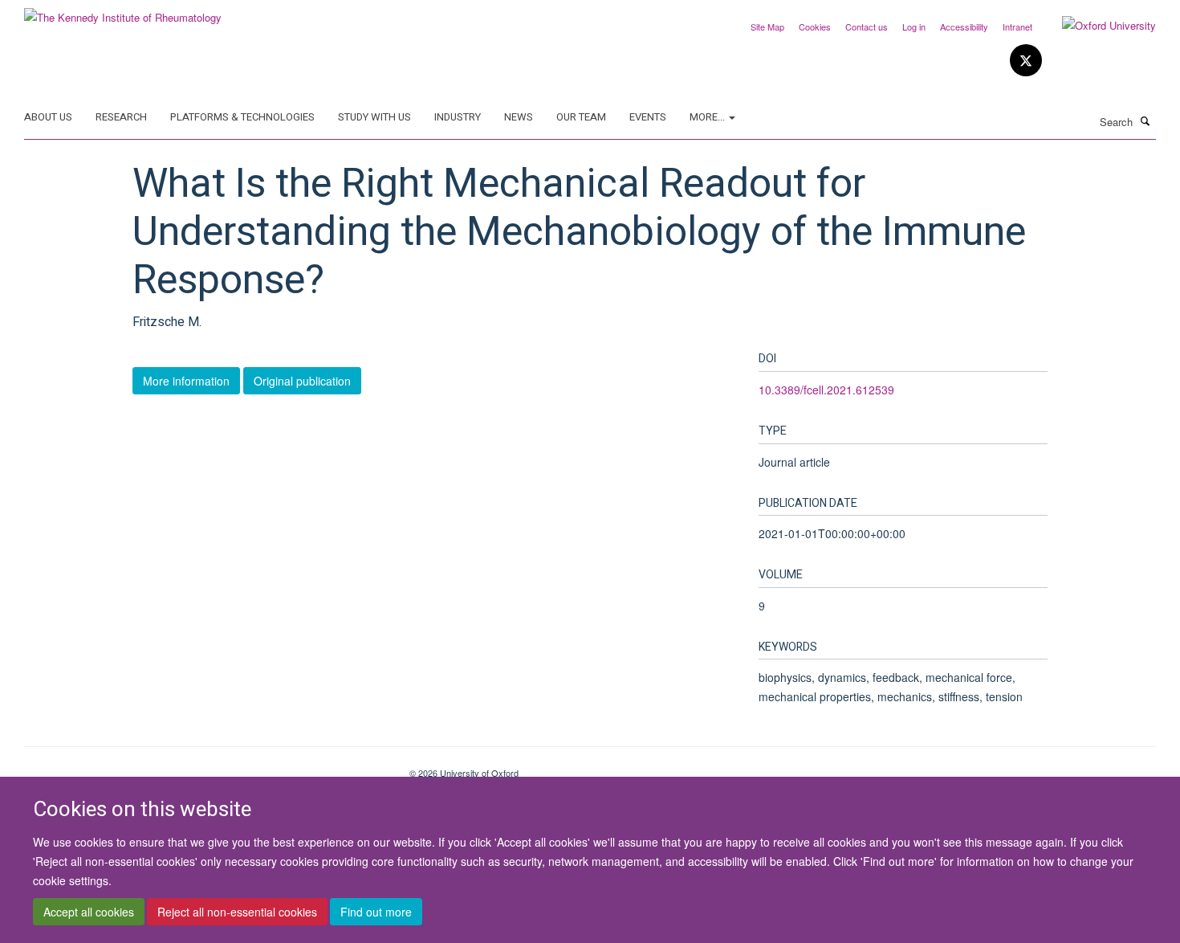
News (518, 117)
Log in (914, 26)
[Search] (1145, 120)
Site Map (767, 26)
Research (121, 117)
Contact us (866, 26)
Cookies (815, 26)
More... (708, 117)
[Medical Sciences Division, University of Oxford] (204, 767)
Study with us (374, 117)
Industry (457, 117)
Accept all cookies (88, 912)
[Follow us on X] (1026, 60)
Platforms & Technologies (242, 117)
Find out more (376, 912)
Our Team (581, 117)
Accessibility (964, 26)
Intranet (1017, 26)
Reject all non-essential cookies (237, 912)
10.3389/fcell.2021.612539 (826, 390)
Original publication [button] (302, 381)
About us (48, 117)
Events (647, 117)
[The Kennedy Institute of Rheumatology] (123, 11)
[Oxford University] (1097, 25)
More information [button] (186, 381)
